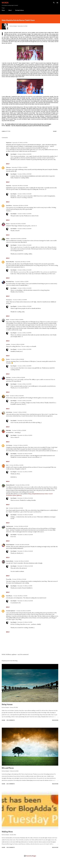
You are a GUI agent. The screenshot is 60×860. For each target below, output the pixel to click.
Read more (55, 720)
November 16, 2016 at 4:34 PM (25, 471)
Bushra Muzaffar (10, 261)
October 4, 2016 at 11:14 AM (24, 245)
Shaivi (7, 319)
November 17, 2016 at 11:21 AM (25, 498)
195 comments (10, 720)
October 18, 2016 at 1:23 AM (16, 465)
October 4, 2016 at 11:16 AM (24, 270)
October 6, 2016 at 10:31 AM (17, 395)
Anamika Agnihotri (10, 610)
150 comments (10, 847)
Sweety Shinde (9, 561)
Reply (8, 163)
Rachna (8, 359)
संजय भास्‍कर (8, 430)
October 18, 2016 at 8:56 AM (22, 544)
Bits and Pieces (8, 768)
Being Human (7, 704)
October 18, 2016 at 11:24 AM (21, 561)
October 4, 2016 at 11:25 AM (24, 306)
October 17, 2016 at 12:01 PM (20, 445)
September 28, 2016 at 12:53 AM (20, 185)
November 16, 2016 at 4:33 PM (25, 453)
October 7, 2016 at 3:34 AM (19, 412)
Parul (7, 395)
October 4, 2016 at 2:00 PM (16, 319)
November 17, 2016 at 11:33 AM (25, 534)
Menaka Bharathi (10, 485)
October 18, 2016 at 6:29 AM (21, 526)
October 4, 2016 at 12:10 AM (20, 299)
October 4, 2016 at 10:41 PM (24, 154)
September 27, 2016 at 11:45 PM (19, 167)
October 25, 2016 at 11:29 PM (23, 610)
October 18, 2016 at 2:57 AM (22, 485)
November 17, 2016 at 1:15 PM (25, 622)
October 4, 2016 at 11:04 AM (24, 213)
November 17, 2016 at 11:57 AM (25, 566)
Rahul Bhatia (9, 595)
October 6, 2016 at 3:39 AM (17, 344)
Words (5, 3)
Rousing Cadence (19, 10)
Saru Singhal (13, 154)
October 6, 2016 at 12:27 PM (24, 400)
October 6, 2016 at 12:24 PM (24, 365)
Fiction (8, 131)
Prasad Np (8, 579)
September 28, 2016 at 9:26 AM (18, 223)
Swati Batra (9, 205)
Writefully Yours (10, 281)
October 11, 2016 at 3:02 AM (19, 430)
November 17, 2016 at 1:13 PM (25, 585)
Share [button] (54, 131)
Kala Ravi (8, 377)
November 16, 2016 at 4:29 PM (25, 420)
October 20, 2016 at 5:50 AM (20, 595)
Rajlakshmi (8, 142)
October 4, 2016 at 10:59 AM (24, 174)
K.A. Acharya (9, 445)
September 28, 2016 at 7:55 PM (22, 261)
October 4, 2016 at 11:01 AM (24, 193)
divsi (7, 465)
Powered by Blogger (31, 856)
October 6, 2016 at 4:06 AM (17, 359)
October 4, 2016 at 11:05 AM (24, 228)
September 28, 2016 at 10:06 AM (18, 238)
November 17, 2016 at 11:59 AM (25, 600)
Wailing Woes (7, 832)
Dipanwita (8, 185)
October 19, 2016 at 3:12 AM (19, 579)
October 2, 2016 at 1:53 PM (21, 281)
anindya (8, 344)
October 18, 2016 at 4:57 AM (16, 508)
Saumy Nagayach (10, 544)
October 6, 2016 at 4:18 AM (18, 377)
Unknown (8, 167)
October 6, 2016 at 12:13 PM (24, 349)
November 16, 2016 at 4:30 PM (25, 435)
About (10, 10)
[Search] (54, 3)
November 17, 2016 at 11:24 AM (25, 514)
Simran (8, 223)
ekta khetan (9, 412)
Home (3, 10)
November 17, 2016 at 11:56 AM (25, 551)
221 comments (10, 783)
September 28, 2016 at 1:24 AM (20, 205)
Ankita (8, 238)
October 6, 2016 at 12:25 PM (24, 384)
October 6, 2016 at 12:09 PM (24, 332)
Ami (7, 508)
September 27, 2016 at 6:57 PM (20, 142)
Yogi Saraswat (9, 526)
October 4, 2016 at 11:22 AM (24, 288)
